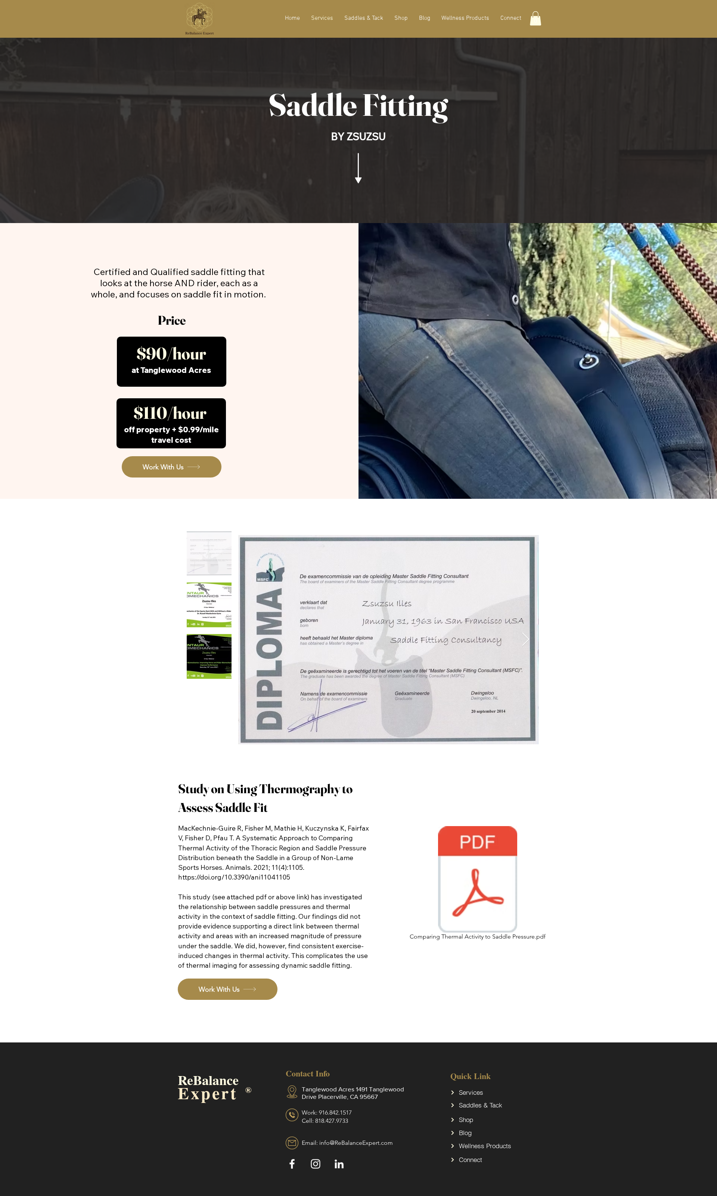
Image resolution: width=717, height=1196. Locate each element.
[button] (535, 18)
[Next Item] (525, 640)
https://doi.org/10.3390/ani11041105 (234, 877)
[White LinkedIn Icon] (339, 1164)
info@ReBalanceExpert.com (356, 1142)
